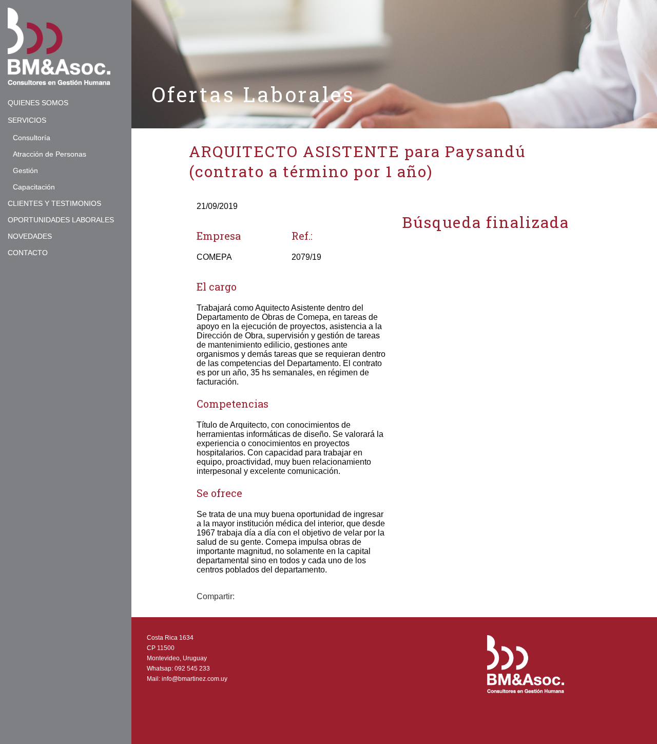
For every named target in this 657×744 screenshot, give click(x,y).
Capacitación (34, 187)
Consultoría (31, 137)
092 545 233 (192, 668)
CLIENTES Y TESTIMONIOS (54, 203)
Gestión (25, 170)
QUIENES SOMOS (38, 103)
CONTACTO (28, 253)
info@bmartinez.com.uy (194, 678)
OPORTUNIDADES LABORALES (61, 220)
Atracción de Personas (49, 154)
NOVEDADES (30, 236)
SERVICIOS (27, 120)
